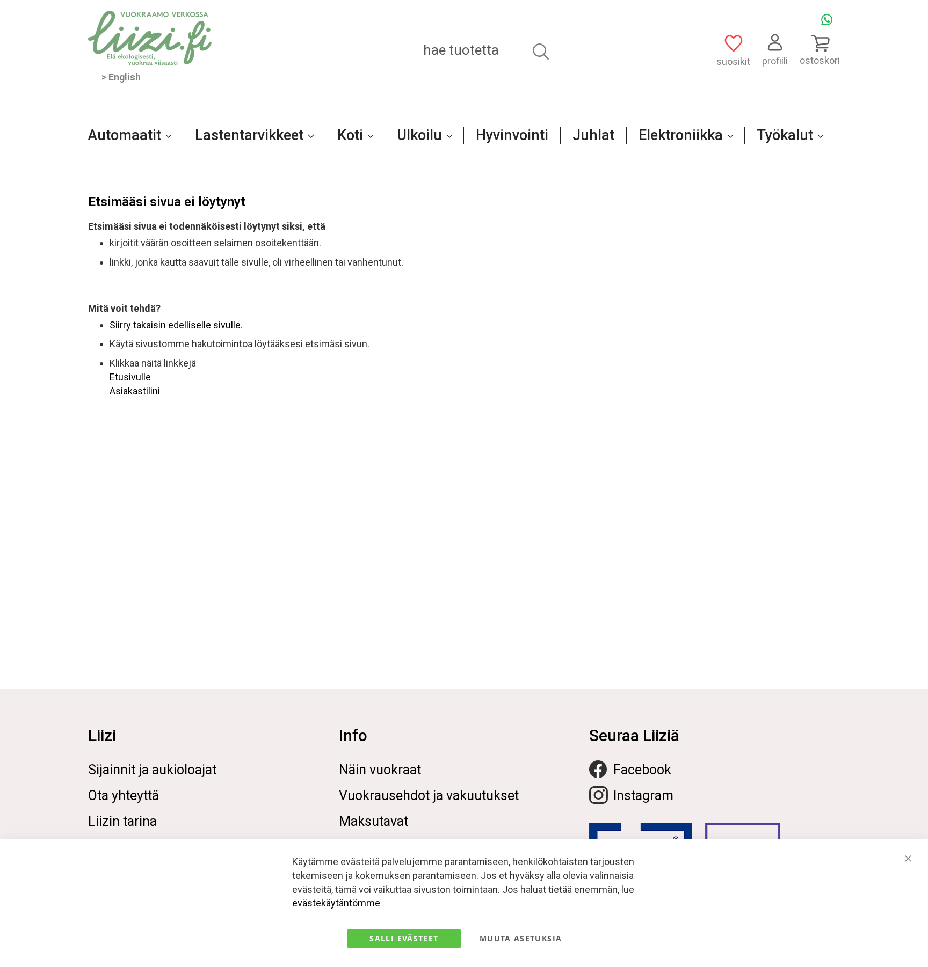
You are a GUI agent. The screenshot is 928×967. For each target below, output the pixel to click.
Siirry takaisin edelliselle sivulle (175, 325)
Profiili (775, 61)
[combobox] (468, 50)
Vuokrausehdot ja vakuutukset (429, 795)
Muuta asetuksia (521, 938)
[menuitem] (127, 135)
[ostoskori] (820, 43)
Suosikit (733, 61)
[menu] (464, 141)
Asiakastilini (135, 391)
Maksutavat (373, 821)
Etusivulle (130, 377)
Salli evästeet (403, 938)
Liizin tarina (122, 821)
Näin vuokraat (380, 770)
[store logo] (150, 38)
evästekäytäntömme (336, 903)
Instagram (643, 795)
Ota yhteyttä (123, 795)
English (124, 77)
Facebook (642, 770)
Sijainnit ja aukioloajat (152, 770)
